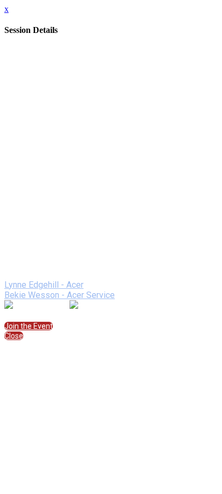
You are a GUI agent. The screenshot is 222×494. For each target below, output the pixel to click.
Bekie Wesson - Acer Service (59, 295)
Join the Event (28, 326)
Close (13, 335)
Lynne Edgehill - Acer (44, 285)
